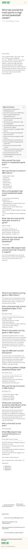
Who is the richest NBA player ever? (14, 518)
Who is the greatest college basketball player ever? (13, 142)
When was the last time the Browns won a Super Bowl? (13, 528)
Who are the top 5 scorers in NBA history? (14, 113)
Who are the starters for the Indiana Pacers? (9, 522)
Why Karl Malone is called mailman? (14, 532)
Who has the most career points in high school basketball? (13, 122)
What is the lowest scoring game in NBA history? (13, 137)
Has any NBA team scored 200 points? (13, 140)
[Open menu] (25, 2)
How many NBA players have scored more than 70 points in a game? (14, 126)
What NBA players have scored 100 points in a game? (12, 155)
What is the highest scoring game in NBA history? (14, 130)
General (17, 21)
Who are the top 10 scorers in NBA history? (12, 146)
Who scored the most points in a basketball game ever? (11, 110)
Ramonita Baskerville (10, 21)
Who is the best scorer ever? (11, 152)
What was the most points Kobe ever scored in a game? (13, 119)
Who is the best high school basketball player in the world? (13, 133)
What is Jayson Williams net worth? (20, 504)
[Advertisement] (14, 37)
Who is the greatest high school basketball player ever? (11, 115)
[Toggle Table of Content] (23, 107)
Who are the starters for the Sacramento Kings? (8, 505)
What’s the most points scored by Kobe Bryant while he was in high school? (14, 150)
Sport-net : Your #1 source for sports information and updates (11, 539)
